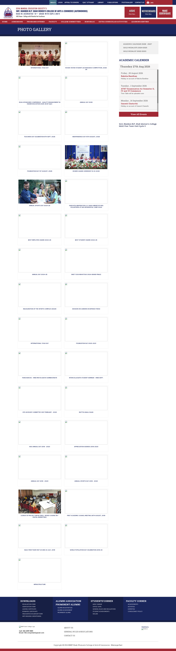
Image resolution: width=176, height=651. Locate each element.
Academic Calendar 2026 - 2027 (137, 44)
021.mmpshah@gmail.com (34, 633)
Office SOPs (97, 606)
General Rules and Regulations (104, 609)
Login (60, 2)
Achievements (133, 604)
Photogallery (127, 2)
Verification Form (28, 606)
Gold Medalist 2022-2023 (134, 51)
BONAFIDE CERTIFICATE (29, 611)
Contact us (69, 635)
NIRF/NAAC (90, 22)
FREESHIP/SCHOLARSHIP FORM (32, 614)
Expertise (131, 609)
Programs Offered (36, 22)
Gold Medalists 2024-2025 (135, 48)
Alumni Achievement (65, 610)
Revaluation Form (28, 604)
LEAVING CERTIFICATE (29, 609)
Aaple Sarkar (97, 604)
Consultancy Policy (135, 611)
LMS (151, 3)
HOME (4, 22)
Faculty (53, 22)
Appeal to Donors (72, 2)
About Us (68, 628)
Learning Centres (140, 22)
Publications (112, 2)
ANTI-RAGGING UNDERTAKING (31, 616)
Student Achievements (101, 611)
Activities (131, 606)
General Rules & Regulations (78, 632)
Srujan (95, 614)
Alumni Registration (65, 608)
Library (101, 2)
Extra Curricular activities (113, 22)
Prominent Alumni (64, 612)
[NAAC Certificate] (165, 17)
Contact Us (139, 2)
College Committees (71, 22)
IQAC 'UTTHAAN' (88, 2)
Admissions (17, 22)
